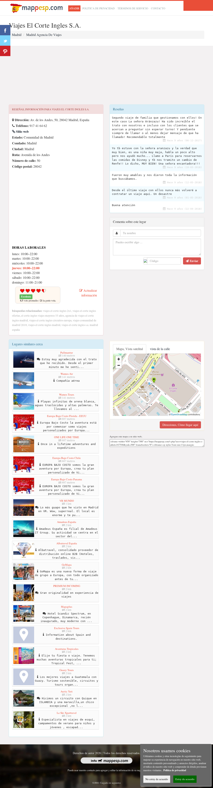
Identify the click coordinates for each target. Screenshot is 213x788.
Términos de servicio (133, 8)
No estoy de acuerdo (156, 779)
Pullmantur (66, 352)
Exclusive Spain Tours (66, 628)
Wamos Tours (66, 394)
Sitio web (22, 131)
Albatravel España (66, 543)
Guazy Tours (66, 670)
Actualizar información (89, 292)
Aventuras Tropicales (66, 649)
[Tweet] (5, 40)
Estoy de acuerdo (184, 779)
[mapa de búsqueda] (37, 7)
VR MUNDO (66, 501)
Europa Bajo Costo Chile (66, 458)
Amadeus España (66, 522)
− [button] (118, 365)
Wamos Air (67, 374)
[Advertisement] (106, 75)
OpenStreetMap (179, 414)
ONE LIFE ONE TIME (66, 437)
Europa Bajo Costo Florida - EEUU (66, 416)
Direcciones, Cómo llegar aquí (180, 425)
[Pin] (5, 51)
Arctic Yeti (67, 691)
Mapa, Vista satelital (129, 349)
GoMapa (67, 565)
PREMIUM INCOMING (66, 586)
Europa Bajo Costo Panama (66, 479)
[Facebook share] (5, 30)
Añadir (74, 8)
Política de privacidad (98, 8)
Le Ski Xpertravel (67, 713)
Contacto (158, 8)
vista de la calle (160, 349)
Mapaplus (66, 607)
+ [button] (118, 359)
